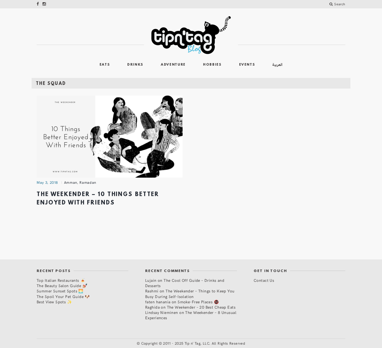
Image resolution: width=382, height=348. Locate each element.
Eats (105, 65)
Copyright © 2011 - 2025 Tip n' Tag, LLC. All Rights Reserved (193, 343)
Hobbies (212, 65)
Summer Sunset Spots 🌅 (60, 291)
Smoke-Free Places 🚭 (198, 301)
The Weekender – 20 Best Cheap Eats (201, 307)
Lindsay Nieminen (161, 312)
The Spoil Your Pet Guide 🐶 (63, 296)
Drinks (135, 65)
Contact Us (264, 280)
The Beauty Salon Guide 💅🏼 (62, 285)
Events (247, 65)
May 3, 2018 (47, 182)
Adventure (173, 65)
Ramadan (87, 182)
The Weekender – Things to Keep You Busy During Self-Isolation (190, 293)
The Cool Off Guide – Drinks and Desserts (184, 283)
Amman (70, 182)
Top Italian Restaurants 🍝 (61, 280)
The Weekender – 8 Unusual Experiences (190, 315)
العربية (277, 64)
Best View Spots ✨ (54, 301)
